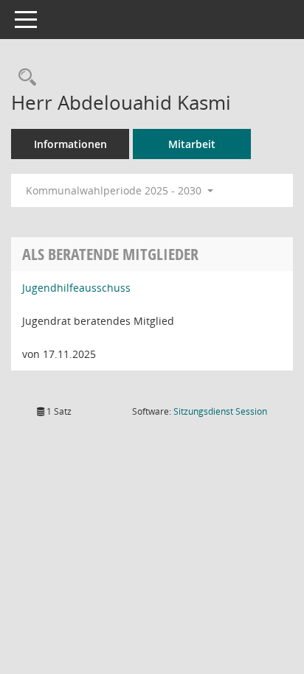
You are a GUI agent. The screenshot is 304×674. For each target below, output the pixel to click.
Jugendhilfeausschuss (76, 288)
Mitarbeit (191, 144)
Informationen (70, 144)
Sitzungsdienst (220, 411)
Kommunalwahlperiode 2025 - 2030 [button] (115, 190)
